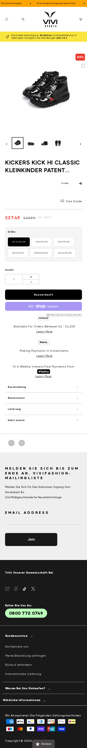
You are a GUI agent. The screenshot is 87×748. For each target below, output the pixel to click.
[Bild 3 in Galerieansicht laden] (44, 143)
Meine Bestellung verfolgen (25, 655)
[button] (23, 19)
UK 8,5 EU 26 (43, 255)
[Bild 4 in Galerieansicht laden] (58, 143)
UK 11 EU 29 (67, 255)
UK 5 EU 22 (66, 243)
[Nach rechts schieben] (80, 144)
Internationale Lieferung (23, 673)
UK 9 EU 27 (20, 255)
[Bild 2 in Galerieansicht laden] (31, 143)
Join (31, 539)
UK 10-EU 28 (21, 243)
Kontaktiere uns (17, 646)
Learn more (44, 355)
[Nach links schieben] (6, 144)
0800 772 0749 (26, 613)
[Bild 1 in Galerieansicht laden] (17, 143)
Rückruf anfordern (18, 664)
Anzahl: (9, 270)
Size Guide (74, 201)
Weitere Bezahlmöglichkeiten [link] (64, 314)
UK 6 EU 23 (44, 243)
